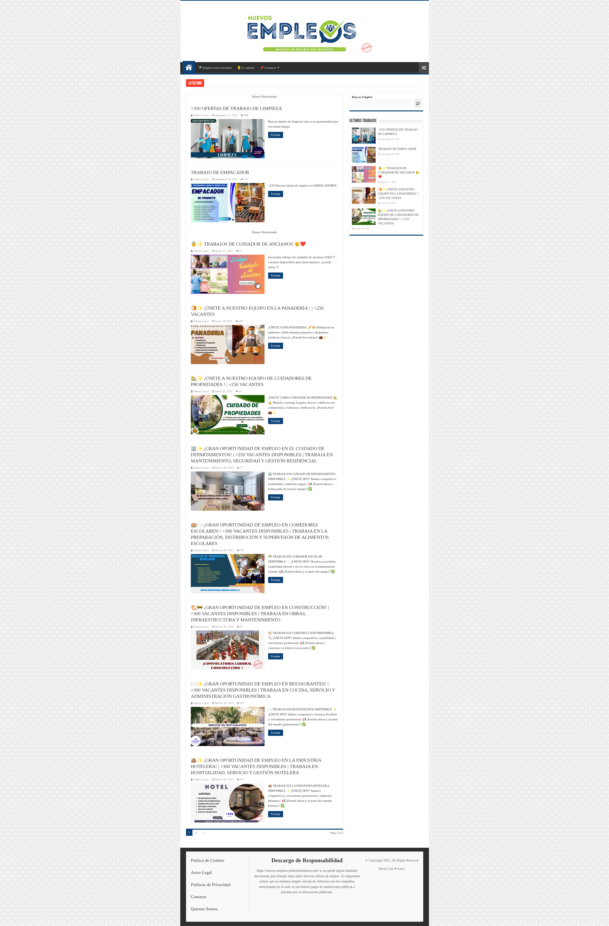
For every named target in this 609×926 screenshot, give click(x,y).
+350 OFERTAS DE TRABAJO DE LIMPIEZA (236, 108)
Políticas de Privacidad (210, 884)
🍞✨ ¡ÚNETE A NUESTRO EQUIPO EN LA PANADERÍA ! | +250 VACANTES (398, 194)
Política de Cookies (207, 860)
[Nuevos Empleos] (304, 30)
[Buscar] (418, 103)
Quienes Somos (204, 908)
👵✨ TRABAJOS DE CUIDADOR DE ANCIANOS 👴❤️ (248, 244)
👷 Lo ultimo (246, 67)
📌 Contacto (268, 67)
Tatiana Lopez (201, 115)
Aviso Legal (201, 872)
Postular (275, 135)
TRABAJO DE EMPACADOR (220, 172)
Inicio (189, 67)
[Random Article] (424, 67)
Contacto (198, 896)
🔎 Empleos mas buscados (215, 67)
